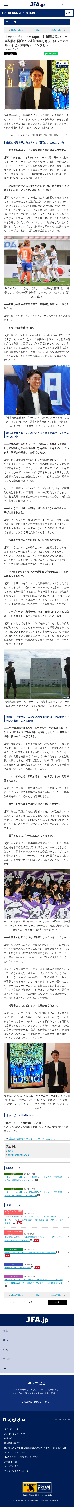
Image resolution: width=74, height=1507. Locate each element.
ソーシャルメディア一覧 (60, 1419)
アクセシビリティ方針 (14, 1433)
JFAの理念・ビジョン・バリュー (37, 1402)
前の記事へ (17, 30)
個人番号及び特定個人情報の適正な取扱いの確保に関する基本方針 (35, 1447)
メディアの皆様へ (12, 1466)
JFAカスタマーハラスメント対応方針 (21, 1456)
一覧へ (37, 30)
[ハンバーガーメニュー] (6, 4)
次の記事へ (57, 30)
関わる (6, 1359)
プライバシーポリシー (14, 1452)
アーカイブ (9, 1461)
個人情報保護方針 (12, 1442)
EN (63, 4)
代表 (5, 1330)
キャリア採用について (14, 1470)
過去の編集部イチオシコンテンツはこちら (32, 1138)
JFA (5, 1368)
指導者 (10, 1151)
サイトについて (11, 1428)
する (5, 1349)
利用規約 (8, 1438)
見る (5, 1340)
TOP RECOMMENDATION (18, 13)
